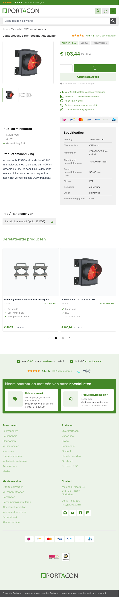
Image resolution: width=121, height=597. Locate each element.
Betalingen (9, 497)
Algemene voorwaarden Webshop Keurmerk (84, 593)
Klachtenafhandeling (14, 507)
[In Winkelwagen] (95, 68)
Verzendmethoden (13, 492)
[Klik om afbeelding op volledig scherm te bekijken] (28, 62)
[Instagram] (65, 513)
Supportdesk (10, 517)
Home (5, 29)
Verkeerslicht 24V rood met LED (78, 299)
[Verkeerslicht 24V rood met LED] (88, 272)
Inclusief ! (88, 361)
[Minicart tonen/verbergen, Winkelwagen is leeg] (105, 11)
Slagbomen (9, 441)
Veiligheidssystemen (15, 461)
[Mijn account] (98, 11)
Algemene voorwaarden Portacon (42, 593)
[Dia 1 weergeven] (55, 338)
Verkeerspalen (11, 446)
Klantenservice (12, 481)
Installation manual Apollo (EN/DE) (25, 221)
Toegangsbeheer (12, 456)
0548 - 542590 (36, 406)
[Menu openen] (113, 11)
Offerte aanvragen (13, 487)
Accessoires (10, 466)
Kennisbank (68, 446)
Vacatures (68, 436)
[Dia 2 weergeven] (62, 338)
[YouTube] (72, 513)
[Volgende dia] (69, 338)
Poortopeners (10, 431)
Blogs (65, 441)
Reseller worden (71, 456)
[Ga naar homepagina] (21, 11)
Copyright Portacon (12, 593)
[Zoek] (113, 21)
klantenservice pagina (92, 402)
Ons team (67, 461)
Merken (7, 471)
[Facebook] (80, 513)
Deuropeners (10, 436)
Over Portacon (70, 431)
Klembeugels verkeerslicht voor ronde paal (26, 299)
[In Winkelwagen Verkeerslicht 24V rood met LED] (111, 326)
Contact (66, 451)
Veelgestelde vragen (14, 512)
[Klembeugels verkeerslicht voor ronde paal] (31, 272)
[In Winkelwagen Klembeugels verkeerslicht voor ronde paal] (54, 326)
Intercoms (8, 451)
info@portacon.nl (33, 403)
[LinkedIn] (88, 513)
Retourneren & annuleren (17, 502)
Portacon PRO (70, 466)
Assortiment (10, 425)
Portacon (67, 425)
